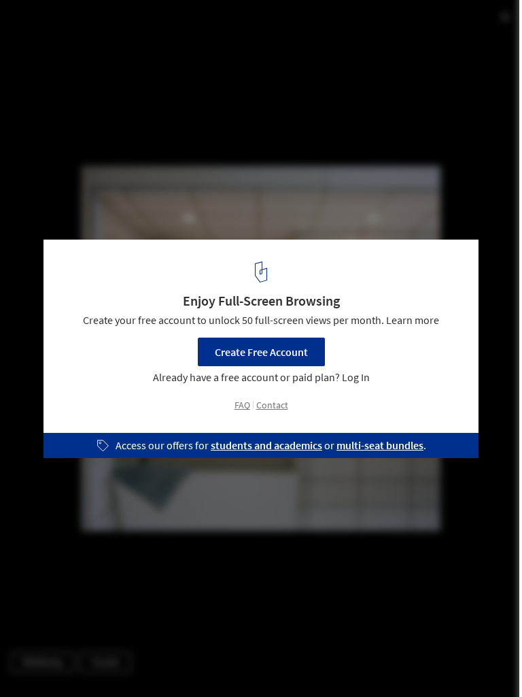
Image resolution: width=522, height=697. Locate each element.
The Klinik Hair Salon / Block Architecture (155, 25)
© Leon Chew (40, 47)
